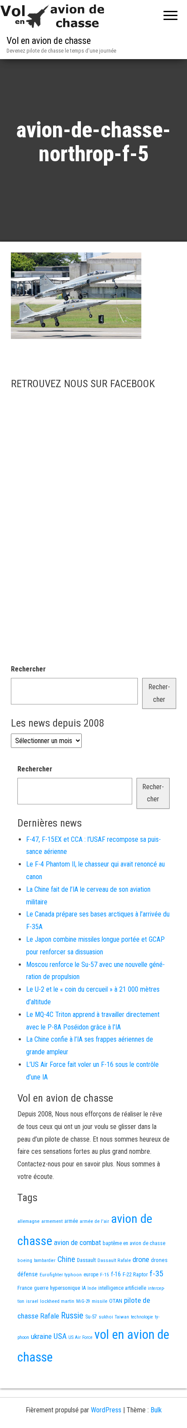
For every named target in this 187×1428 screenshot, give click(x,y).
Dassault (86, 1260)
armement (52, 1221)
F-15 (104, 1275)
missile (99, 1301)
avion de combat (77, 1242)
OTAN (115, 1301)
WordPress (106, 1410)
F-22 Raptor (135, 1274)
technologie (142, 1317)
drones (159, 1260)
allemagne (28, 1221)
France (24, 1288)
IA (84, 1288)
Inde (92, 1288)
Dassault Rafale (114, 1260)
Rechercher (28, 669)
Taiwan (122, 1317)
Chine (66, 1259)
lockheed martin (57, 1301)
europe (90, 1275)
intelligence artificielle (122, 1288)
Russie (72, 1315)
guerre (41, 1288)
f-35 (156, 1274)
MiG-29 (83, 1301)
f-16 (116, 1274)
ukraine (41, 1336)
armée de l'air (94, 1221)
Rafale (49, 1316)
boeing (24, 1260)
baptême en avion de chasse (134, 1243)
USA (60, 1336)
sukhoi (106, 1317)
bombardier (45, 1260)
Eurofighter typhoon (61, 1275)
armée (71, 1221)
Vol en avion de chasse (49, 40)
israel (32, 1301)
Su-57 (91, 1317)
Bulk (156, 1410)
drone (141, 1259)
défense (27, 1274)
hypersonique (65, 1288)
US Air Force (80, 1337)
